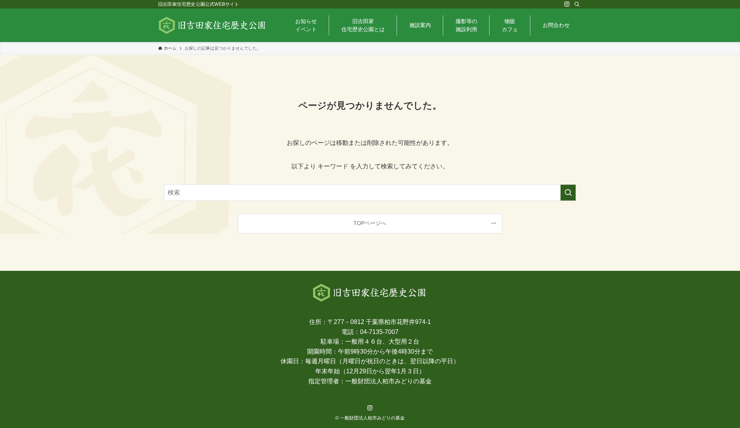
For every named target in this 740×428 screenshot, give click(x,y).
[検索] (577, 4)
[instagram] (567, 4)
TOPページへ (369, 223)
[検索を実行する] (568, 193)
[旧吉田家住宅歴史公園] (212, 25)
